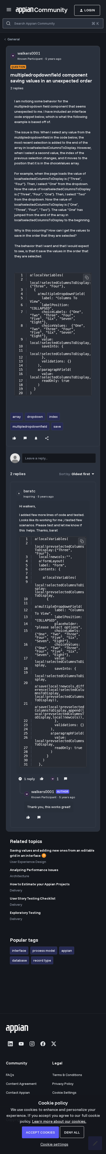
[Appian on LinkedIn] (10, 1043)
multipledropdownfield (30, 426)
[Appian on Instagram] (32, 1043)
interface (19, 950)
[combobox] (53, 23)
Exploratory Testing (25, 912)
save (57, 426)
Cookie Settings (64, 1092)
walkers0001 (29, 53)
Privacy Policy (62, 1083)
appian (66, 950)
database (19, 960)
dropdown (35, 416)
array (17, 416)
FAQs (10, 1075)
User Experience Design (28, 861)
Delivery (16, 890)
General (13, 39)
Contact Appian (18, 1092)
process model (44, 950)
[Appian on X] (53, 1043)
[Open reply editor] (53, 458)
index (53, 416)
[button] (9, 11)
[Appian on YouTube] (21, 1043)
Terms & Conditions (67, 1075)
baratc (29, 490)
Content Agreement (21, 1083)
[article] (53, 635)
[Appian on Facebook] (42, 1043)
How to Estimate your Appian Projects (40, 884)
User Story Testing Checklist (32, 898)
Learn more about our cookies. (59, 1121)
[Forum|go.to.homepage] (36, 10)
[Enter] (8, 23)
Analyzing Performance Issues (34, 870)
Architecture (19, 876)
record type (42, 960)
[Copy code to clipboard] (86, 277)
